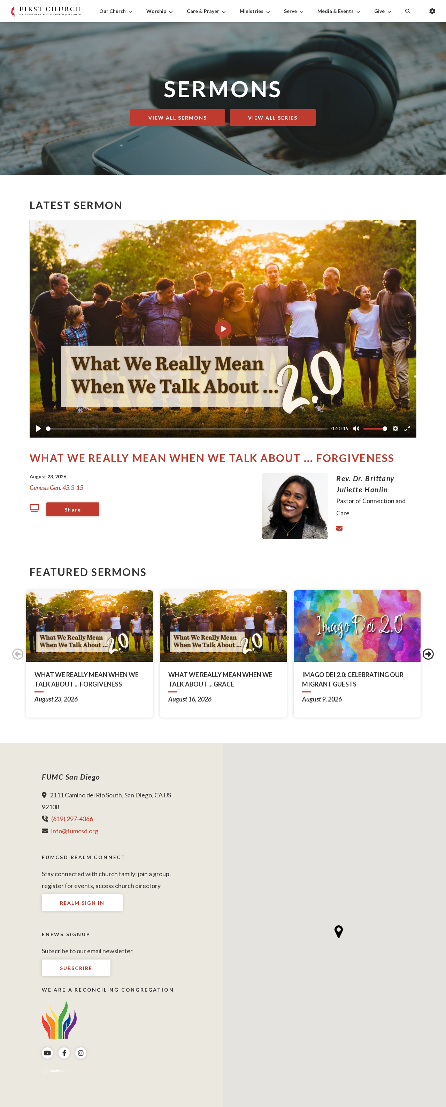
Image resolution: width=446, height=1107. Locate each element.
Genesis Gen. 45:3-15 (56, 487)
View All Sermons (177, 118)
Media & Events (335, 11)
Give (379, 11)
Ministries (251, 11)
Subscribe (76, 968)
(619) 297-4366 (72, 818)
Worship (156, 11)
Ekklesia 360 (56, 1070)
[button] (338, 931)
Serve (290, 11)
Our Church (112, 11)
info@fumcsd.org (74, 831)
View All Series (273, 118)
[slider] (187, 428)
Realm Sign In (82, 903)
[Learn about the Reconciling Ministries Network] (59, 1019)
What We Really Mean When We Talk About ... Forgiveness (212, 458)
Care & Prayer (203, 11)
